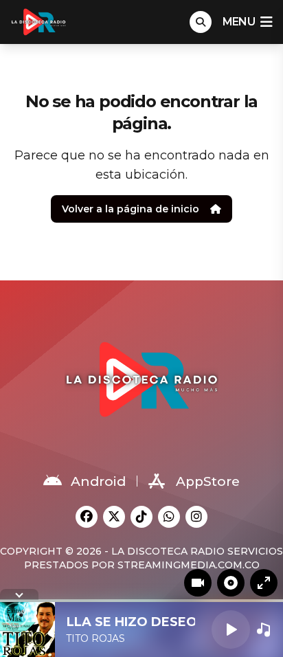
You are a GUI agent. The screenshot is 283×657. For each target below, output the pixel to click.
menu (239, 21)
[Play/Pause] (231, 629)
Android (98, 481)
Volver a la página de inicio (130, 209)
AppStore (208, 481)
